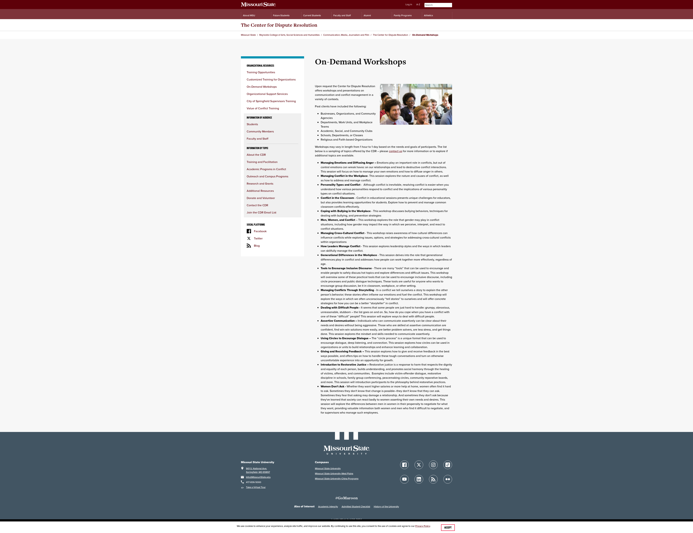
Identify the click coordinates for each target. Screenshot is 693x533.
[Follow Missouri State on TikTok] (447, 464)
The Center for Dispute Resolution (279, 25)
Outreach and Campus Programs (267, 176)
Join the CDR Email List (261, 212)
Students (252, 124)
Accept (448, 527)
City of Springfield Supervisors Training (271, 101)
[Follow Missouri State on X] (419, 464)
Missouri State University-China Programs (336, 478)
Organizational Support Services (267, 94)
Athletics (428, 15)
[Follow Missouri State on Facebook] (404, 464)
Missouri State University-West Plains (334, 473)
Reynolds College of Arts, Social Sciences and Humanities (289, 35)
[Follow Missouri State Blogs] (433, 479)
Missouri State (248, 35)
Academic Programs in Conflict (266, 169)
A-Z (418, 4)
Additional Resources (260, 191)
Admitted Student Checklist (356, 506)
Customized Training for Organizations (271, 79)
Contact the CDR (257, 205)
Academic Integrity (328, 506)
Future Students (281, 15)
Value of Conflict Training (263, 108)
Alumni (367, 15)
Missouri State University (328, 468)
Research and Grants (260, 183)
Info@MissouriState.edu (258, 477)
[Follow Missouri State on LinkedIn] (419, 479)
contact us (395, 151)
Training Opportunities (261, 72)
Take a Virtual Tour (256, 487)
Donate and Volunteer (261, 198)
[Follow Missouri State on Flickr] (447, 479)
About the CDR (256, 155)
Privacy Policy (422, 526)
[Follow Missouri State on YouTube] (404, 479)
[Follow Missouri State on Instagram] (433, 464)
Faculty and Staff (342, 15)
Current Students (312, 15)
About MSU (249, 15)
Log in (409, 4)
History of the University (386, 506)
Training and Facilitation (262, 162)
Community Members (260, 131)
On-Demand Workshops (262, 87)
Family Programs (403, 15)
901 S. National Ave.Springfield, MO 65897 (258, 470)
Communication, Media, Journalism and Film (346, 35)
